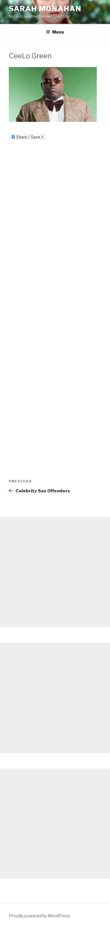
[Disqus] (55, 219)
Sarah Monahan (45, 8)
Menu (58, 31)
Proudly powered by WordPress (39, 915)
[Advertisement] (55, 572)
